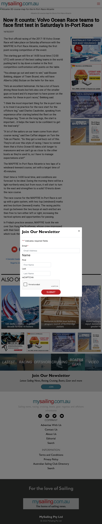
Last (24, 268)
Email (25, 246)
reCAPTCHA (28, 277)
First (24, 260)
